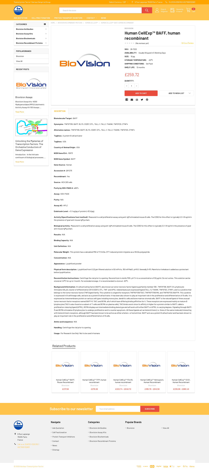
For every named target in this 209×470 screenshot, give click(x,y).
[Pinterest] (147, 99)
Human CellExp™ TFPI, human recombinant (94, 381)
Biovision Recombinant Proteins (29, 43)
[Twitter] (142, 99)
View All (19, 61)
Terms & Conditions (36, 461)
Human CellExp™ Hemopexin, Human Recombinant (152, 381)
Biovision (20, 56)
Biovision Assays (23, 97)
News (103, 18)
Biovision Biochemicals (25, 38)
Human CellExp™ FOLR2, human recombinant (123, 381)
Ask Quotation (20, 18)
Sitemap (55, 450)
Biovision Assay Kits (24, 34)
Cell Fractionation (41, 18)
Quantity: (129, 81)
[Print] (137, 99)
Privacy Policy (172, 461)
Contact (91, 18)
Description (59, 111)
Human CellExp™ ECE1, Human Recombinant (181, 381)
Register (164, 11)
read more (19, 112)
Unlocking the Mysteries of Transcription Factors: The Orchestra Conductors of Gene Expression (29, 145)
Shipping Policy (82, 461)
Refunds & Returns (127, 461)
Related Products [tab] (63, 346)
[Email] (132, 99)
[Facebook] (127, 99)
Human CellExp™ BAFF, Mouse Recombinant (65, 381)
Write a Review (187, 43)
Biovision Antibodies (24, 29)
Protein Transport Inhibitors (68, 18)
